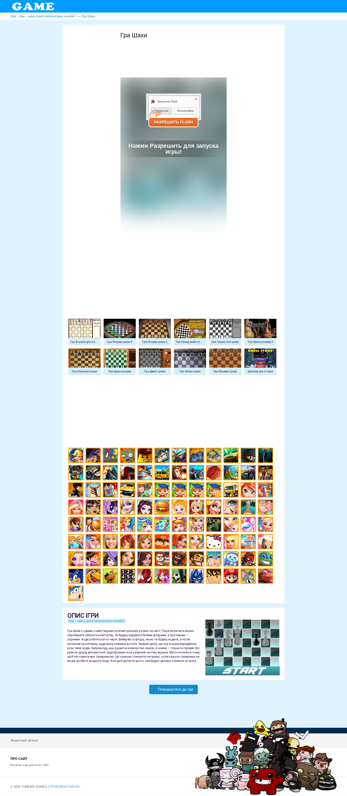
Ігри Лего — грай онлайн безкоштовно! (145, 456)
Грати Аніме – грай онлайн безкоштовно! (214, 559)
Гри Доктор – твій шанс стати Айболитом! (180, 525)
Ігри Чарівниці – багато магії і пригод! (128, 542)
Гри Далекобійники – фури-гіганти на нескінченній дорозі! (128, 473)
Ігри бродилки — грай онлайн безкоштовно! (249, 559)
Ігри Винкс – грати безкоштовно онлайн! (249, 490)
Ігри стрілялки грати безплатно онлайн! (111, 473)
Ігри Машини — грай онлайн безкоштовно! (231, 456)
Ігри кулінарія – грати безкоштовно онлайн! (94, 525)
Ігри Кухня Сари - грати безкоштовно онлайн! (76, 525)
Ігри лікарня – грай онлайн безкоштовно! (197, 507)
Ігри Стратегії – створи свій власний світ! (214, 456)
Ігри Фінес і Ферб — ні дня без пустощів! (76, 594)
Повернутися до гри (175, 689)
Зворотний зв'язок (24, 740)
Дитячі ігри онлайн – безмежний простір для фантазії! (231, 559)
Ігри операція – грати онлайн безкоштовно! (249, 507)
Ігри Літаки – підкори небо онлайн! (145, 473)
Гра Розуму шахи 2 (155, 332)
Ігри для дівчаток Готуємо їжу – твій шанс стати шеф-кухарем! (162, 507)
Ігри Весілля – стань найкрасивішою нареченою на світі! (266, 525)
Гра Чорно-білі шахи (225, 332)
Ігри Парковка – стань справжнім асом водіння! (128, 490)
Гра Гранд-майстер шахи (190, 332)
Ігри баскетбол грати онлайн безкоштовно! (214, 473)
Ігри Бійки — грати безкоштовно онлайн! (180, 456)
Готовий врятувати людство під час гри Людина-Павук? (145, 576)
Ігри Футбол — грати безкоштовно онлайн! (180, 576)
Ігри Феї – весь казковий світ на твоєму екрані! (197, 525)
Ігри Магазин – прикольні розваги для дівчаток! (249, 542)
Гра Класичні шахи (84, 362)
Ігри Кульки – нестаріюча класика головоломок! (162, 576)
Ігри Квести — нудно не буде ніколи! (231, 473)
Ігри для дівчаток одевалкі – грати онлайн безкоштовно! (266, 490)
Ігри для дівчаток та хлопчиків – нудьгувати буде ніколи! (162, 542)
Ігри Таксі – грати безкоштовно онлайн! (162, 473)
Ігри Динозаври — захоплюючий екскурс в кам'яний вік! (94, 576)
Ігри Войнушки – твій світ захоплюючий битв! (162, 456)
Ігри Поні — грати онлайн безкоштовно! (111, 507)
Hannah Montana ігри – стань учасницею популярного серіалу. (111, 542)
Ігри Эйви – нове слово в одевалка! (128, 559)
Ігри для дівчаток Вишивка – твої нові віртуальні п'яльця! (197, 542)
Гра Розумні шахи (225, 362)
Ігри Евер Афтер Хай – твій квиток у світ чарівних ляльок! (145, 507)
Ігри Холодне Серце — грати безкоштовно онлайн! (128, 507)
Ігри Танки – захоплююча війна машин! (197, 456)
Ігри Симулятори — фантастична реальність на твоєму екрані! (111, 456)
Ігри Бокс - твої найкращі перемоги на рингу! (266, 473)
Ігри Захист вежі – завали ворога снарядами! (111, 490)
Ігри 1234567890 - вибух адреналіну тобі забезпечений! (128, 576)
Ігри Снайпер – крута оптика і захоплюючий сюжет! (94, 473)
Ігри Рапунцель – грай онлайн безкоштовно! (214, 507)
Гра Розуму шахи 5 (120, 332)
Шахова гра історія (260, 362)
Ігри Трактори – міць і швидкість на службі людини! (249, 473)
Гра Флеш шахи (190, 362)
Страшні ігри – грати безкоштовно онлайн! (266, 456)
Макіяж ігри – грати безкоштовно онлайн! (231, 507)
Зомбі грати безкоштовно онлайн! (128, 456)
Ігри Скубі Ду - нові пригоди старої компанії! (111, 576)
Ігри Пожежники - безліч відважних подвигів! (145, 490)
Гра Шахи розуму (120, 362)
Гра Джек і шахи (155, 362)
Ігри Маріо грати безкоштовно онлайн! (231, 576)
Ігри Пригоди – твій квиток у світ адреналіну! (180, 473)
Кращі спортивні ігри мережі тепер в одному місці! (76, 490)
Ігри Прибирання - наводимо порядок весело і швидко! (128, 525)
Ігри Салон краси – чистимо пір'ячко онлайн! (76, 559)
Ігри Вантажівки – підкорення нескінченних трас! (231, 490)
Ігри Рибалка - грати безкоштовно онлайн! (197, 473)
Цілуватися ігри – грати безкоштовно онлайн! (266, 507)
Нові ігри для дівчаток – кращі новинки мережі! (180, 542)
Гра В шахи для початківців (84, 332)
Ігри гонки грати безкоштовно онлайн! (94, 456)
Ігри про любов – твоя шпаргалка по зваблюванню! (94, 559)
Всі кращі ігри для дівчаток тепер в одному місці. (266, 542)
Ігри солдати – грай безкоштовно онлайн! (76, 473)
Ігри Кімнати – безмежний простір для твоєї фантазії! (214, 525)
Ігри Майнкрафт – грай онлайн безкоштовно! (76, 456)
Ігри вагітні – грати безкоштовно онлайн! (249, 525)
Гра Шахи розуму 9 (260, 332)
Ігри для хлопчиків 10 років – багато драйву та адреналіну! (214, 490)
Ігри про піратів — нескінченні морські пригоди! (180, 559)
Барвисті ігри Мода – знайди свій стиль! (94, 542)
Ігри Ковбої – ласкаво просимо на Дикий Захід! (197, 559)
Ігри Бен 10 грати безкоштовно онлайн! (214, 576)
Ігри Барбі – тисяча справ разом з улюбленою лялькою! (76, 507)
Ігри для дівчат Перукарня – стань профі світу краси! (145, 525)
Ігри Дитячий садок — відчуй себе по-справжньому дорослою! (76, 542)
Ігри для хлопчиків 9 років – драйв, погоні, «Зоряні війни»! (197, 490)
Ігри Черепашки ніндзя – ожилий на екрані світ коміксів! (266, 559)
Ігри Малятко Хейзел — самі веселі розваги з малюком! (180, 507)
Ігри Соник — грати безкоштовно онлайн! (76, 576)
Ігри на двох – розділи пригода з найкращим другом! (162, 559)
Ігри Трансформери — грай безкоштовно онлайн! (197, 576)
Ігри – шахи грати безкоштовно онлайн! (96, 621)
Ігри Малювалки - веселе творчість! (162, 525)
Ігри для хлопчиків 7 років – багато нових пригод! (162, 490)
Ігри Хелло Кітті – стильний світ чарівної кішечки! (214, 542)
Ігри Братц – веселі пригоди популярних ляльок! (145, 542)
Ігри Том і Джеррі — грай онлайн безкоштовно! (249, 576)
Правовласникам (65, 786)
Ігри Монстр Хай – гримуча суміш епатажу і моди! (94, 507)
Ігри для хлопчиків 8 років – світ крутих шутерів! (180, 490)
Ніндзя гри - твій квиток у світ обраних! (249, 456)
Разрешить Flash (173, 122)
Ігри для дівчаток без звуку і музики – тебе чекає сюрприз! (231, 542)
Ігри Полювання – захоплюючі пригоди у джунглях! (94, 490)
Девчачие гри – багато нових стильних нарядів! (111, 559)
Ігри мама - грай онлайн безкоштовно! (231, 525)
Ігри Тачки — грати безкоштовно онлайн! (266, 576)
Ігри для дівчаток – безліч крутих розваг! (145, 559)
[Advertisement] (206, 52)
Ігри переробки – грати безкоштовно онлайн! (111, 525)
